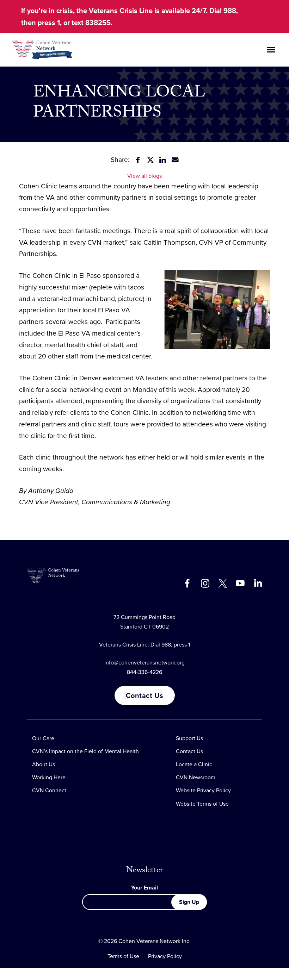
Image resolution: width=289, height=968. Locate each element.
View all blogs (144, 176)
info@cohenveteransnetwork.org (144, 662)
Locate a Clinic (194, 764)
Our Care (43, 738)
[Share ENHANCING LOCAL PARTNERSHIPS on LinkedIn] (162, 159)
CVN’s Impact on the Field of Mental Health (85, 751)
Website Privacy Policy (203, 790)
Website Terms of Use (202, 804)
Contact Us (145, 695)
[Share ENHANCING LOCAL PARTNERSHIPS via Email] (175, 159)
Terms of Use (123, 956)
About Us (43, 764)
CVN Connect (49, 790)
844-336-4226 (144, 672)
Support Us (189, 738)
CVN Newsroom (195, 777)
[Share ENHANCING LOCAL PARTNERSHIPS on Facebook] (138, 159)
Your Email (144, 887)
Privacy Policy (165, 956)
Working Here (49, 777)
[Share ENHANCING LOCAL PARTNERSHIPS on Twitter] (150, 159)
